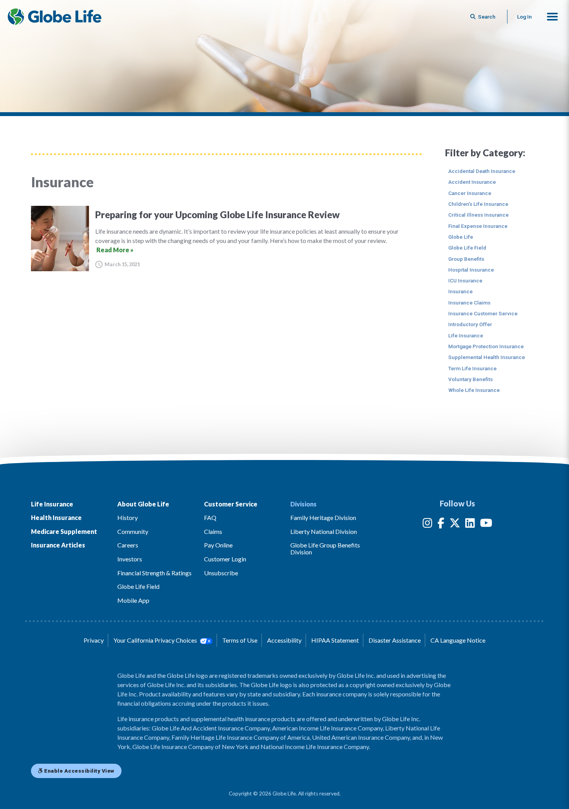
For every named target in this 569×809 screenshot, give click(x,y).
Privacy (94, 640)
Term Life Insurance (472, 368)
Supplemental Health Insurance (486, 357)
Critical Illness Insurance (478, 215)
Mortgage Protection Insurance (486, 346)
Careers (127, 545)
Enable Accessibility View (79, 771)
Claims (213, 531)
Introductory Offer (470, 324)
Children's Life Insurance (478, 204)
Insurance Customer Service (483, 313)
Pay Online (218, 545)
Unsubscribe (221, 572)
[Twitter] (454, 524)
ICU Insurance (465, 280)
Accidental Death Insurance (481, 171)
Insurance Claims (469, 302)
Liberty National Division (323, 531)
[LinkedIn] (470, 524)
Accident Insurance (472, 182)
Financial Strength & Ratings (154, 572)
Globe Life (460, 237)
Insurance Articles (58, 545)
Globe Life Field (467, 248)
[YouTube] (486, 524)
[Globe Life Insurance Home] (54, 17)
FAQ (210, 517)
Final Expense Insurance (477, 226)
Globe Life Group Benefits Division (325, 548)
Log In (524, 17)
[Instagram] (427, 524)
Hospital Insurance (471, 270)
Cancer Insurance (469, 193)
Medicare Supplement (64, 531)
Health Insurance (56, 517)
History (127, 517)
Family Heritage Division (323, 517)
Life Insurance (465, 335)
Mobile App (133, 600)
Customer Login (225, 559)
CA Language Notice (457, 640)
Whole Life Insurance (474, 390)
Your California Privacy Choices (155, 640)
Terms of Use (239, 640)
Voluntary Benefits (470, 379)
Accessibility (284, 640)
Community (132, 531)
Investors (129, 559)
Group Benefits (466, 259)
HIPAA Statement (335, 640)
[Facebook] (440, 524)
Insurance (460, 291)
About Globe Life (143, 504)
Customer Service (230, 504)
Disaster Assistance (394, 640)
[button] (552, 17)
